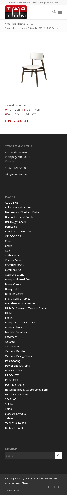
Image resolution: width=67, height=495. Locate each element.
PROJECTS (11, 380)
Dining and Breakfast (17, 279)
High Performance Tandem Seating (26, 308)
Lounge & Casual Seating (20, 322)
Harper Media (21, 483)
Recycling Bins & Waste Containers (26, 389)
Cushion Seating (14, 274)
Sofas (8, 408)
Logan (9, 317)
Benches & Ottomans (18, 231)
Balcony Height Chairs (18, 207)
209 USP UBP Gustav (19, 24)
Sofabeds (11, 404)
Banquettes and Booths (19, 217)
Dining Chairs (13, 284)
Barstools (11, 226)
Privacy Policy (13, 370)
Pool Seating (12, 361)
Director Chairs (14, 293)
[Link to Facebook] (48, 487)
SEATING (10, 399)
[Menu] (60, 12)
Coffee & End (13, 255)
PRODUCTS (12, 375)
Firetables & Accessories (20, 303)
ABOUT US (11, 202)
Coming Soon (13, 260)
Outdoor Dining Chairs (18, 356)
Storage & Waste (15, 413)
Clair (7, 250)
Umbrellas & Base (16, 428)
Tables (9, 418)
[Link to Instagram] (54, 487)
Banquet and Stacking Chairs (22, 212)
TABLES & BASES (15, 423)
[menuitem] (52, 12)
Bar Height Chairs (16, 222)
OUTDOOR (12, 346)
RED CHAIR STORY (17, 394)
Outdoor (10, 341)
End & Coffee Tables (17, 298)
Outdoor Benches (16, 351)
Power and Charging (17, 365)
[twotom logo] (28, 12)
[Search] (52, 12)
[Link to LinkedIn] (59, 487)
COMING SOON (14, 265)
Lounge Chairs (13, 327)
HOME (9, 313)
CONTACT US (13, 269)
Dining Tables (13, 289)
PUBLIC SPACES (15, 385)
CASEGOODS (13, 236)
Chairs (9, 241)
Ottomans (11, 337)
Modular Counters (16, 332)
